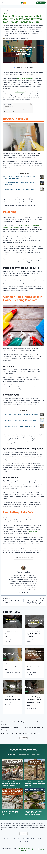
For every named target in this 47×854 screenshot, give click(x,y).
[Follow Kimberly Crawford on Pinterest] (27, 592)
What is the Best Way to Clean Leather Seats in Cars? (11, 633)
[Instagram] (38, 849)
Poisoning (6, 108)
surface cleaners (32, 531)
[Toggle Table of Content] (31, 104)
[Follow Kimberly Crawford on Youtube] (22, 592)
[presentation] (12, 621)
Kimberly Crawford (10, 38)
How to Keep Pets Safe (10, 111)
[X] (35, 849)
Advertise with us (23, 841)
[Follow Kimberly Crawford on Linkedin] (25, 592)
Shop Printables (41, 2)
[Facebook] (33, 849)
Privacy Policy (21, 848)
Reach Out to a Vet (8, 106)
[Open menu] (2, 3)
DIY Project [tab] (36, 755)
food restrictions (19, 92)
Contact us (16, 838)
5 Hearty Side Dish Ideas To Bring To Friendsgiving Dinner (35, 601)
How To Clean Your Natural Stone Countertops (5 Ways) (33, 666)
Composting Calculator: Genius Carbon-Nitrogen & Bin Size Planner (20, 733)
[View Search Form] (5, 3)
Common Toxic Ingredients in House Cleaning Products (18, 110)
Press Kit (41, 838)
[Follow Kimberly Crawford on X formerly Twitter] (19, 592)
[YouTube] (44, 849)
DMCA (28, 848)
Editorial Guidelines (28, 838)
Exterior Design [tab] (23, 755)
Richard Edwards (9, 672)
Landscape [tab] (11, 755)
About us (6, 838)
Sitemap (23, 850)
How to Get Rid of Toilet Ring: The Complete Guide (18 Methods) (33, 633)
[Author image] (4, 38)
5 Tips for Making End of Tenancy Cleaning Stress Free (11, 666)
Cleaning (5, 13)
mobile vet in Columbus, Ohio (25, 78)
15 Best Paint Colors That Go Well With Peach (11, 601)
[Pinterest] (41, 849)
